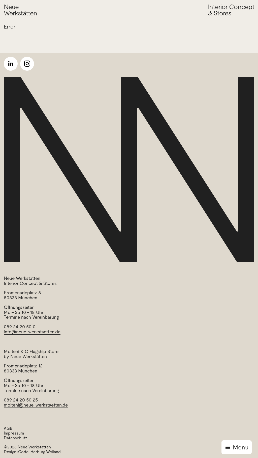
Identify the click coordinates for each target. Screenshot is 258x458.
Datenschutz (15, 438)
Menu (240, 447)
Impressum (14, 433)
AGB (8, 428)
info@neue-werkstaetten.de (32, 331)
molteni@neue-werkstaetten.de (36, 405)
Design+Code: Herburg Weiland (32, 451)
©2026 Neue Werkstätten (27, 447)
